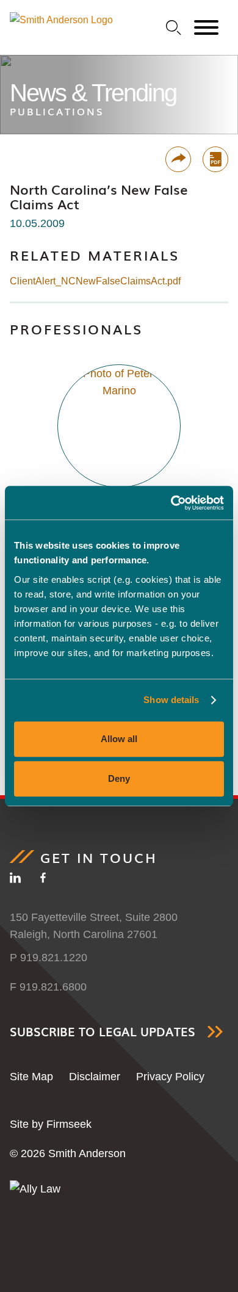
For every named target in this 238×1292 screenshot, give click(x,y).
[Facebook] (43, 880)
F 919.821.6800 (48, 987)
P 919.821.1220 (48, 957)
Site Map (31, 1076)
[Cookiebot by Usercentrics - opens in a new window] (171, 503)
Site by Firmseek (51, 1124)
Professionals (76, 329)
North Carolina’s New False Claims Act (99, 196)
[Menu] (206, 28)
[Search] (173, 27)
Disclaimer (94, 1076)
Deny (119, 778)
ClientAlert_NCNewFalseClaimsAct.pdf (95, 281)
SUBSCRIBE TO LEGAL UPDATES (102, 1032)
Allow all (119, 739)
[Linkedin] (15, 880)
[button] (178, 159)
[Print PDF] (215, 159)
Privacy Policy (170, 1076)
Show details (171, 700)
